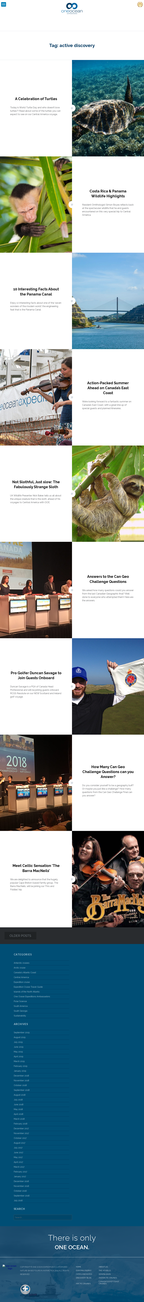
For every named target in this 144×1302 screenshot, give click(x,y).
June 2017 (18, 1152)
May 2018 (18, 1109)
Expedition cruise (22, 982)
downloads (105, 1274)
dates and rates (84, 1274)
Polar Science (20, 1001)
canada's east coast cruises (109, 1282)
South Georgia (20, 1011)
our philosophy (84, 1270)
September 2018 (22, 1090)
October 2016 (20, 1191)
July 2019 (18, 1042)
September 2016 (22, 1195)
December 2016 (21, 1181)
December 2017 (21, 1128)
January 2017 (20, 1176)
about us (103, 1267)
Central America (21, 977)
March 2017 (19, 1167)
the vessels (105, 1270)
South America (21, 1006)
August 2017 (19, 1143)
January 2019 (20, 1071)
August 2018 (19, 1095)
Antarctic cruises (21, 963)
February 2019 (20, 1066)
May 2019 (18, 1051)
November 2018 (21, 1080)
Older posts (20, 936)
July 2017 (18, 1147)
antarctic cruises (108, 1278)
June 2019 (18, 1047)
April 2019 (18, 1056)
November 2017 (21, 1133)
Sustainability (20, 1015)
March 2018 (19, 1119)
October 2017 (20, 1138)
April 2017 (18, 1162)
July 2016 (18, 1200)
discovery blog (83, 1278)
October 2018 (20, 1085)
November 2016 (21, 1186)
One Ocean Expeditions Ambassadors (32, 996)
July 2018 (18, 1099)
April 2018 (18, 1114)
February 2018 (20, 1123)
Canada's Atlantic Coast (25, 972)
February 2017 (20, 1171)
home (78, 1267)
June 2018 (18, 1104)
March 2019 (19, 1061)
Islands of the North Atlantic (27, 991)
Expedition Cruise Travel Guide (28, 987)
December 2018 (21, 1075)
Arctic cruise (19, 967)
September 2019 (22, 1032)
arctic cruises (83, 1284)
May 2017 (18, 1157)
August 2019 (19, 1037)
